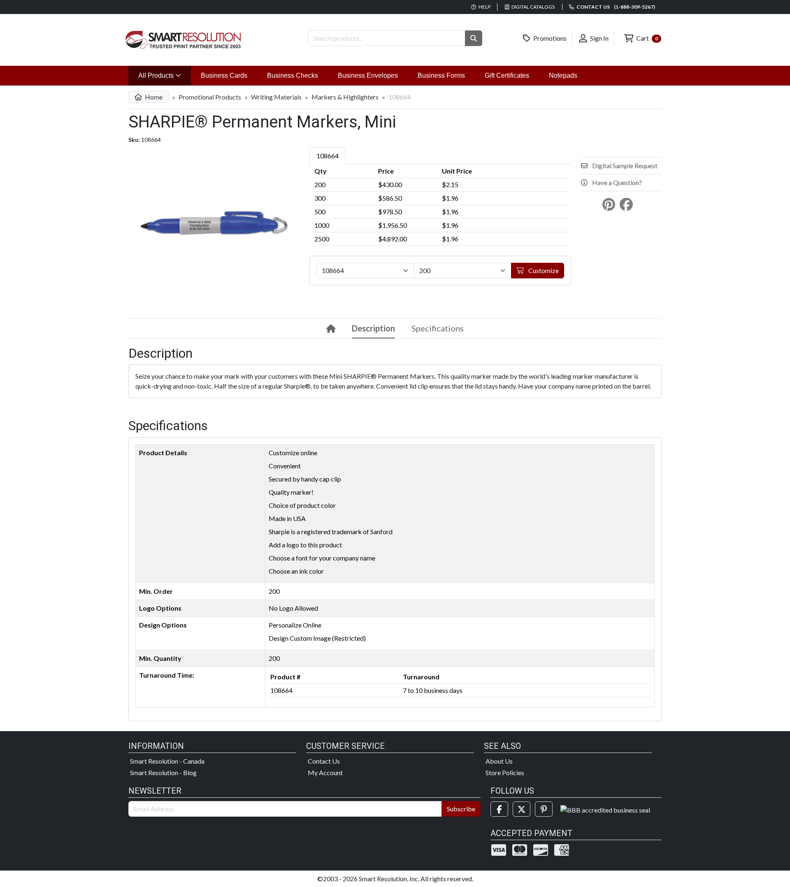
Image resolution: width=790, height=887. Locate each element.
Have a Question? (616, 182)
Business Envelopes (368, 75)
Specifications (437, 328)
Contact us (615, 7)
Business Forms (441, 75)
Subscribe (461, 809)
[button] (473, 38)
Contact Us (324, 761)
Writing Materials (276, 97)
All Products (164, 75)
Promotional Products (210, 97)
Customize (543, 270)
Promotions (549, 38)
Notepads (563, 75)
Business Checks (292, 75)
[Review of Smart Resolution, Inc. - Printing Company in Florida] (605, 809)
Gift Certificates (507, 75)
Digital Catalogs (533, 7)
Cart (646, 38)
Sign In (599, 38)
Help (484, 7)
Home (153, 97)
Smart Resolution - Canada (167, 761)
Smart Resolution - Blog (163, 772)
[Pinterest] (544, 809)
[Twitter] (521, 809)
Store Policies (505, 772)
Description (373, 328)
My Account (325, 772)
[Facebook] (499, 809)
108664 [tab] (327, 156)
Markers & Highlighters (345, 97)
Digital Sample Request (624, 165)
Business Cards (224, 75)
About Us (499, 761)
